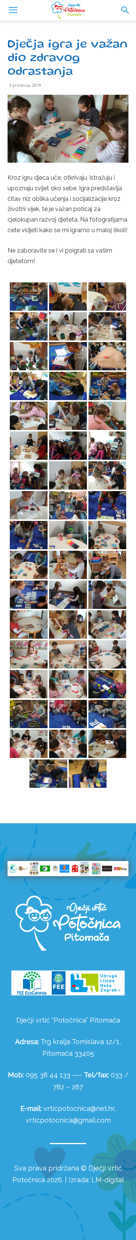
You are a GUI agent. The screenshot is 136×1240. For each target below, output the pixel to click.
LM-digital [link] (107, 1180)
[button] (125, 10)
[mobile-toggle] (13, 10)
